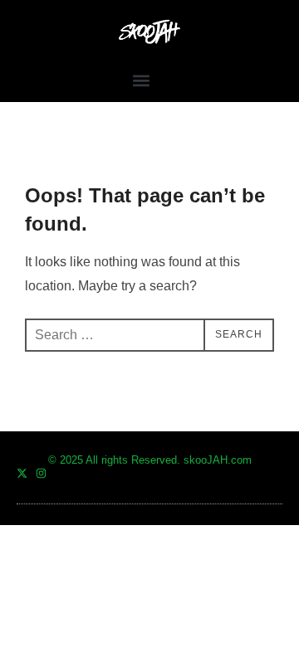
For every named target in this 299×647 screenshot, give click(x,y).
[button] (141, 80)
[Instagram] (41, 473)
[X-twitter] (22, 473)
